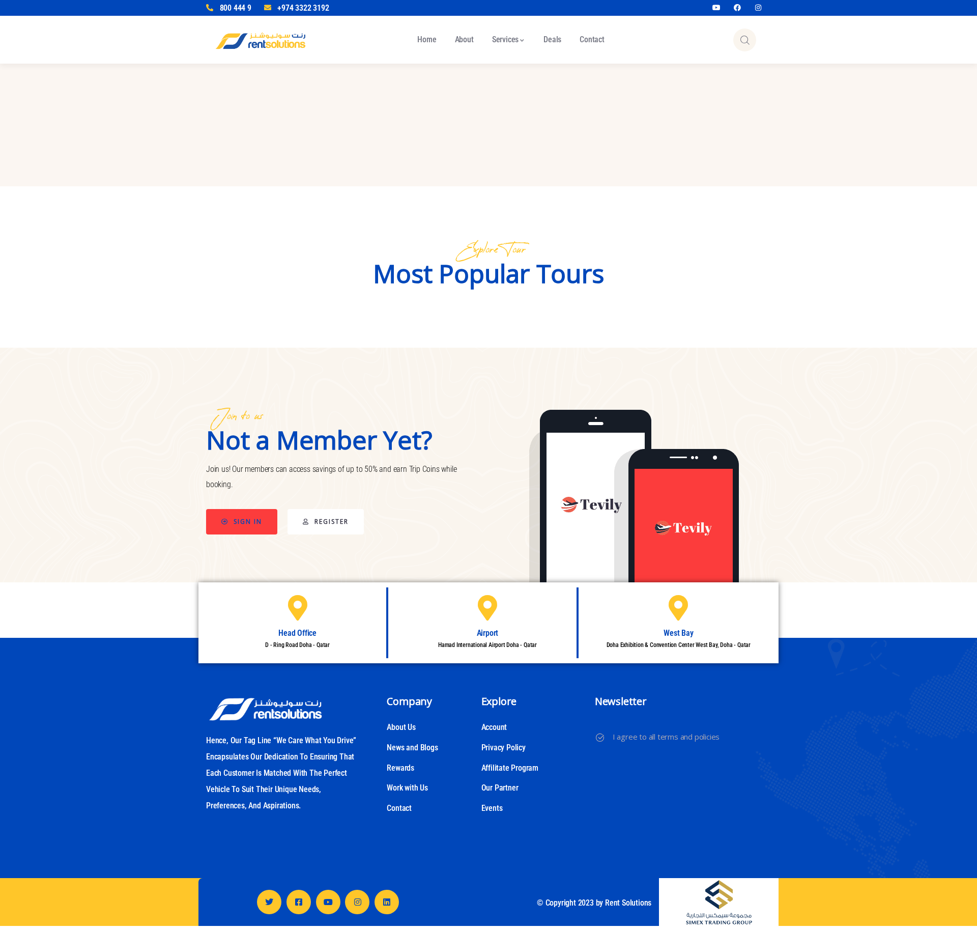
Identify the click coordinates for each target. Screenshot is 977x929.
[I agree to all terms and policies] (600, 738)
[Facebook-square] (298, 902)
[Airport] (487, 608)
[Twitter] (269, 902)
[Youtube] (717, 8)
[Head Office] (297, 608)
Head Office (297, 633)
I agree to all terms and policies (666, 736)
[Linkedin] (387, 902)
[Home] (260, 39)
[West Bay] (678, 608)
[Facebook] (737, 8)
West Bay (678, 633)
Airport (488, 633)
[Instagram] (758, 8)
